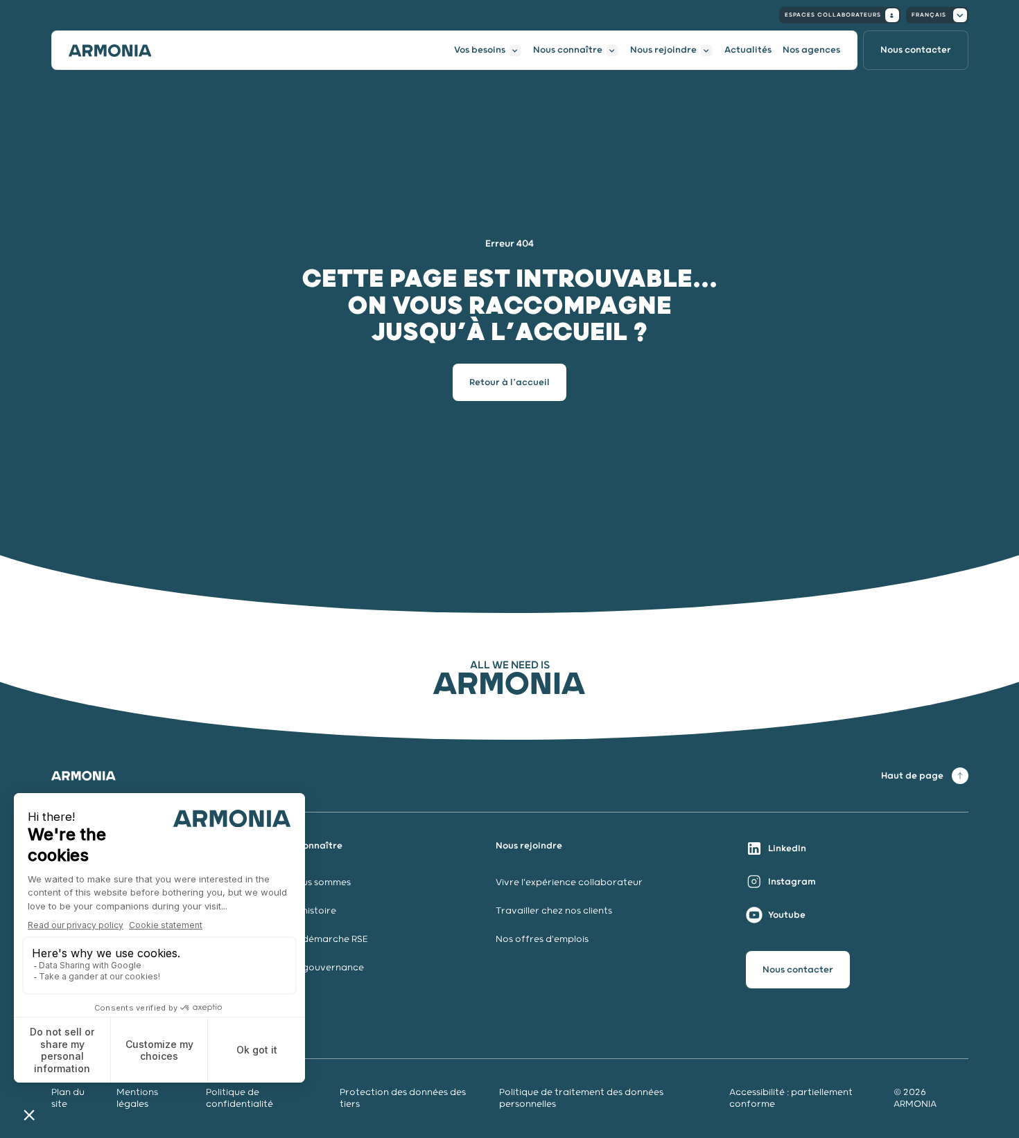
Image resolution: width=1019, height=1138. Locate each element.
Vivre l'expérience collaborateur (569, 883)
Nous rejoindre (663, 50)
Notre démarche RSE (320, 939)
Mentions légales (137, 1098)
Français (929, 15)
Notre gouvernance (319, 968)
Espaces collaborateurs (833, 15)
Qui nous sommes (312, 883)
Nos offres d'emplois (542, 939)
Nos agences (811, 50)
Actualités (748, 50)
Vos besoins (479, 50)
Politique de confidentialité (239, 1098)
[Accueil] (110, 50)
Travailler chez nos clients (554, 911)
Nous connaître (567, 50)
